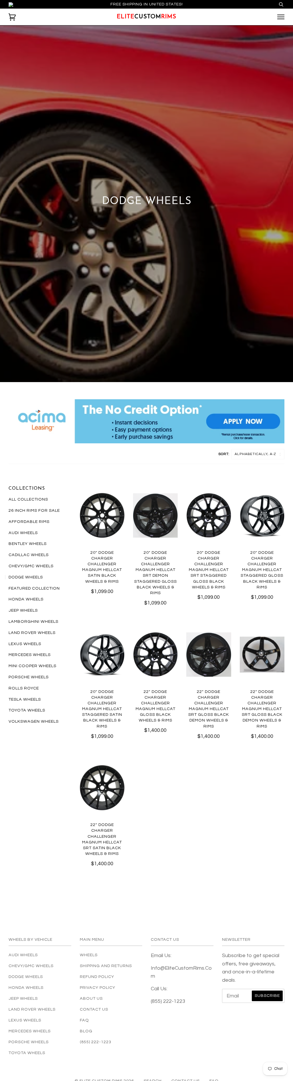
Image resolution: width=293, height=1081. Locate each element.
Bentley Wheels (28, 544)
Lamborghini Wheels (33, 621)
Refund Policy (97, 977)
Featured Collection (34, 588)
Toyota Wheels (27, 710)
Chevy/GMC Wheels (31, 566)
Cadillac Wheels (29, 555)
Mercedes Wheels (30, 655)
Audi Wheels (23, 533)
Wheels (89, 955)
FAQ (84, 1020)
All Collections (28, 499)
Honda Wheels (26, 599)
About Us (91, 998)
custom (146, 17)
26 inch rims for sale (34, 510)
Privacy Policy (97, 987)
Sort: (224, 454)
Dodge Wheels (26, 577)
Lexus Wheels (25, 644)
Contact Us (94, 1009)
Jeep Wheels (23, 610)
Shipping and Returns (106, 966)
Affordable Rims (29, 521)
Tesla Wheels (25, 699)
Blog (86, 1031)
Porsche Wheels (29, 677)
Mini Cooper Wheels (32, 666)
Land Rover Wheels (32, 633)
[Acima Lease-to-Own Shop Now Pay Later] (146, 421)
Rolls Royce (24, 688)
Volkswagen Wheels (34, 721)
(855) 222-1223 (95, 1042)
